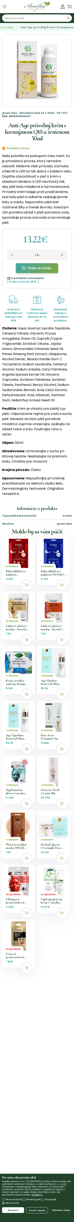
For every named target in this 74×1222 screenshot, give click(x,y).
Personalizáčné (14, 1199)
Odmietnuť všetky (61, 1210)
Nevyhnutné (12, 1203)
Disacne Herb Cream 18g (50, 791)
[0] (69, 6)
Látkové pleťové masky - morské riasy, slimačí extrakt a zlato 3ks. (18, 627)
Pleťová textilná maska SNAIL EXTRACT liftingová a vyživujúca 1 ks (16, 846)
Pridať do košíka (39, 268)
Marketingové (33, 1199)
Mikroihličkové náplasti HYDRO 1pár (52, 573)
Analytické (50, 1199)
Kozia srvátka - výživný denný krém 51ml (16, 682)
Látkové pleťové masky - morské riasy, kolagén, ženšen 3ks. (51, 627)
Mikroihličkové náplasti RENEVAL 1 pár (17, 573)
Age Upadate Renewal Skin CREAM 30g (15, 737)
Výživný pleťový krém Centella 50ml (51, 901)
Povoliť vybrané (37, 1210)
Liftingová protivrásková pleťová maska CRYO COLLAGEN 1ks (17, 901)
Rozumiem (13, 1210)
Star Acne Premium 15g (49, 737)
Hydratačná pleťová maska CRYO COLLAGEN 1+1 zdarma (17, 791)
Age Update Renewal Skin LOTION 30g (50, 682)
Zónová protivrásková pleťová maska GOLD (15, 955)
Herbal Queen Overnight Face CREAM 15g (51, 846)
